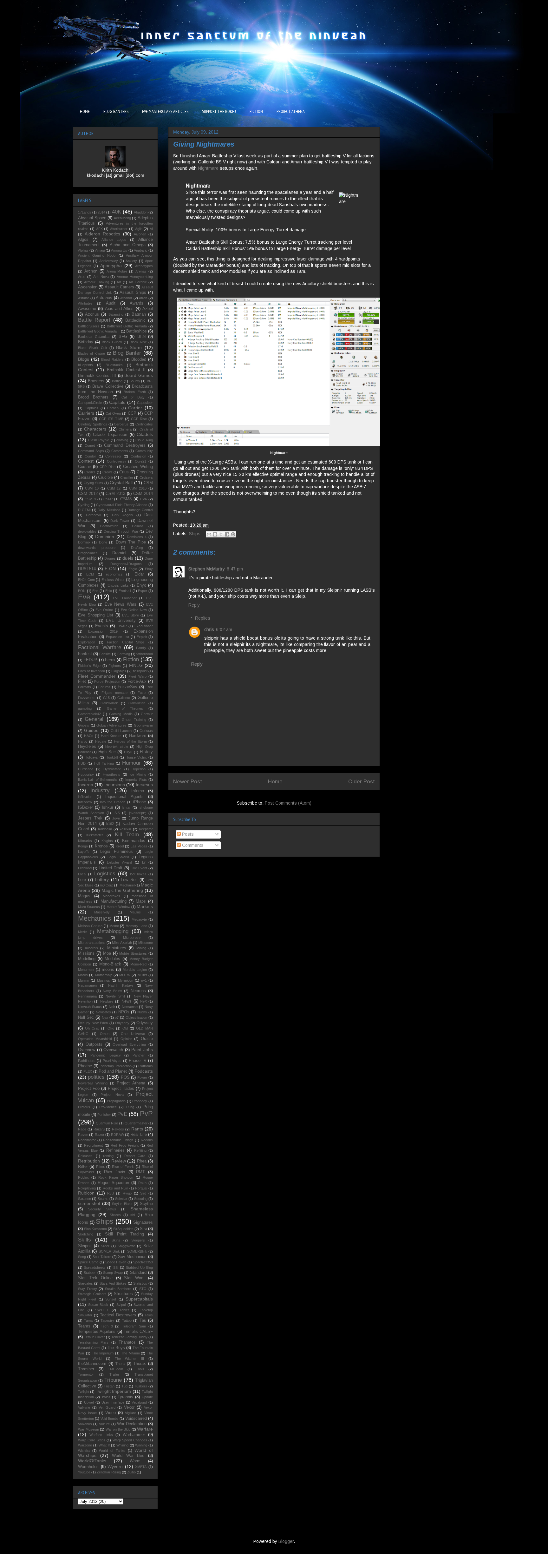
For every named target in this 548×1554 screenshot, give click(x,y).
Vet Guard (107, 1407)
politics (96, 1077)
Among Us (119, 250)
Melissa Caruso (90, 926)
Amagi (100, 250)
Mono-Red (138, 964)
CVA (143, 499)
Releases (85, 1156)
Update (147, 1397)
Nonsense (130, 1007)
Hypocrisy (86, 774)
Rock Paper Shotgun (116, 1177)
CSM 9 (90, 499)
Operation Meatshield (95, 1039)
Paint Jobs (142, 1049)
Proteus (84, 1107)
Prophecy (139, 1101)
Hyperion (139, 769)
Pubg (130, 1107)
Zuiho (131, 1472)
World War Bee (128, 1455)
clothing (122, 440)
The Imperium (103, 1353)
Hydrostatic (112, 769)
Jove (116, 818)
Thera (120, 1364)
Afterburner (118, 229)
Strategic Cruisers (92, 1294)
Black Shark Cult (92, 348)
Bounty (134, 381)
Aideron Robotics (102, 233)
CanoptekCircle (90, 403)
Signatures (143, 1222)
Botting (117, 381)
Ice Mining (137, 774)
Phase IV (137, 1060)
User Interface (112, 1402)
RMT (140, 1172)
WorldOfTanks (92, 1460)
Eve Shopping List (95, 615)
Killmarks (85, 841)
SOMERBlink (137, 1251)
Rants (137, 1128)
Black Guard (112, 342)
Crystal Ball (121, 482)
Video (110, 1413)
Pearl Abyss (112, 1061)
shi (132, 1215)
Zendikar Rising (109, 1472)
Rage (82, 1129)
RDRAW (117, 1134)
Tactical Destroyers (118, 1315)
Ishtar (126, 807)
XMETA (141, 1467)
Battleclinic (135, 320)
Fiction (131, 659)
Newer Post (187, 782)
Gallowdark (109, 703)
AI (151, 229)
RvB (110, 1193)
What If (104, 1445)
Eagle (132, 569)
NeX (143, 1001)
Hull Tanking (104, 763)
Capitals (117, 402)
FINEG (136, 665)
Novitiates (103, 1012)
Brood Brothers (93, 397)
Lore (82, 880)
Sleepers (138, 1240)
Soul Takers (102, 1257)
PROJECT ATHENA (291, 111)
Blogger (286, 1541)
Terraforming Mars (93, 1342)
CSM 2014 (143, 493)
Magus (84, 896)
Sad (143, 1193)
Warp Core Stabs (91, 1440)
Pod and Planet (113, 1071)
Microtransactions (92, 943)
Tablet (124, 1310)
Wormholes (88, 1467)
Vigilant (130, 1413)
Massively (102, 912)
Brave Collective (107, 386)
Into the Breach (112, 802)
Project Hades (121, 1088)
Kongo (83, 846)
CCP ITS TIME (111, 419)
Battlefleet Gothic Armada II (99, 331)
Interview (85, 802)
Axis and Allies (119, 308)
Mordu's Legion (135, 969)
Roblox (83, 1177)
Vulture (104, 1424)
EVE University (121, 620)
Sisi (143, 1229)
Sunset (110, 1299)
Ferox (110, 660)
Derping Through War (121, 531)
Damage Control (140, 510)
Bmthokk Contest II (126, 370)
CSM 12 (114, 488)
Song (82, 1257)
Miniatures (116, 948)
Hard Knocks (111, 736)
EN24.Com (86, 580)
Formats (84, 687)
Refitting (140, 1150)
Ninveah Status (90, 1007)
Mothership (103, 975)
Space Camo (88, 1262)
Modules (112, 959)
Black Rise (138, 342)
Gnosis (83, 725)
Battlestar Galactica (93, 337)
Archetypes (144, 266)
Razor (99, 1134)
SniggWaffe (126, 1246)
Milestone (145, 943)
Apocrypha (111, 265)
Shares (115, 1215)
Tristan (109, 1386)
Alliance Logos (114, 239)
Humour (131, 763)
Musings (103, 980)
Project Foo (89, 1088)
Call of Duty (133, 397)
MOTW (124, 975)
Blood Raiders (112, 359)
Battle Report (94, 320)
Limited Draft (110, 868)
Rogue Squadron (113, 1183)
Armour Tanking (96, 282)
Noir (112, 1007)
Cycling (83, 505)
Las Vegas (139, 846)
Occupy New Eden (93, 1023)
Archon (90, 271)
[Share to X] (221, 534)
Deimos (138, 526)
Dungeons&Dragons (126, 564)
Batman (139, 314)
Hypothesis (111, 774)
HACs (88, 736)
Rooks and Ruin (115, 1188)
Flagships (118, 671)
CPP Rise (107, 467)
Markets (145, 906)
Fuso (142, 693)
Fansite (105, 654)
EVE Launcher (125, 598)
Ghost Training (134, 719)
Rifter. (100, 1167)
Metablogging (112, 931)
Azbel (147, 308)
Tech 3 (107, 1326)
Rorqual (141, 1188)
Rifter (83, 1166)
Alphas (83, 250)
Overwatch (113, 1050)
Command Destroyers (124, 445)
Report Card (135, 1156)
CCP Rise (139, 419)
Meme (114, 926)
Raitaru (99, 1129)
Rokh (142, 1183)
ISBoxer (85, 807)
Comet (90, 445)
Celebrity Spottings (92, 424)
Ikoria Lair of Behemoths (98, 779)
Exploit (142, 637)
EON (82, 591)
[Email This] (209, 534)
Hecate (100, 741)
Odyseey (122, 1023)
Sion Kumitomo (95, 1229)
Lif (144, 862)
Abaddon (140, 212)
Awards (136, 303)
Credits (89, 472)
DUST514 (87, 569)
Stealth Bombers (118, 1289)
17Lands (84, 212)
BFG (123, 336)
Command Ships (91, 451)
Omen (104, 1034)
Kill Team (127, 835)
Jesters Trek (90, 818)
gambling (85, 708)
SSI (116, 1267)
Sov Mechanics (132, 1256)
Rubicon (86, 1192)
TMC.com (115, 1369)
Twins (105, 1397)
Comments (192, 845)
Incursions (114, 784)
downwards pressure (96, 548)
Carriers (86, 413)
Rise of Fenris (123, 1167)
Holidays (91, 757)
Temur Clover (94, 1337)
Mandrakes (111, 896)
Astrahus (104, 298)
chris (209, 629)
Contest (86, 461)
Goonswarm (143, 725)
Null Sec (86, 1017)
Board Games (138, 375)
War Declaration (132, 1424)
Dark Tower (119, 521)
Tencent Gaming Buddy (129, 1337)
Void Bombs (110, 1418)
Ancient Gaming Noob (96, 255)
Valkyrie (84, 1407)
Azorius (92, 314)
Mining (141, 948)
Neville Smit (115, 996)
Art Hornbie (138, 282)
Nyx (105, 1017)
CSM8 (126, 499)
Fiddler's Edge (89, 666)
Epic (108, 591)
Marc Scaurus (89, 907)
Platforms (145, 1066)
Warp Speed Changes (130, 1440)
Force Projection (107, 681)
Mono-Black (110, 964)
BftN (141, 336)
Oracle (147, 1039)
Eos (95, 591)
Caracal (113, 408)
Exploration (86, 642)
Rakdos (118, 1129)
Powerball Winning (93, 1083)
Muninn (83, 980)
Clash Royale (98, 440)
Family (141, 648)
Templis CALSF (138, 1331)
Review (118, 1160)
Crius (124, 472)
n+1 (144, 980)
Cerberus (121, 424)
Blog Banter (127, 353)
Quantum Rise (107, 1123)
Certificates (144, 424)
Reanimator (87, 1140)
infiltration (85, 797)
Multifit (142, 975)
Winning (141, 1445)
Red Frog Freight (125, 1145)
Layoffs (83, 851)
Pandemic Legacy (105, 1055)
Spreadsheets (95, 1267)
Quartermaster (136, 1123)
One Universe (133, 1034)
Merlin (82, 932)
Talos (149, 1315)
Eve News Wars (121, 604)
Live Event (139, 868)
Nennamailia (87, 996)
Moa (107, 953)
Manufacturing (114, 901)
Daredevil (93, 515)
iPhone (139, 802)
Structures (123, 1294)
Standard (138, 1272)
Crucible (105, 477)
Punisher (104, 1114)
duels (127, 558)
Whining (122, 1445)
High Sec (107, 752)
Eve (84, 597)
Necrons (138, 991)
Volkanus (85, 1424)
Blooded (138, 359)
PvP (146, 1113)
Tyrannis (125, 1397)
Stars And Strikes (113, 1283)
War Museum (88, 1429)
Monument (86, 969)
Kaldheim (105, 829)
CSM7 (108, 499)
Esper (142, 591)
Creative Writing (138, 466)
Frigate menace (114, 693)
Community (144, 451)
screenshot (89, 1203)
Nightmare (209, 168)
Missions (86, 953)
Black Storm (129, 347)
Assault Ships (133, 292)
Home (275, 782)
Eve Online (104, 610)
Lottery (102, 879)
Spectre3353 (143, 1262)
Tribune (113, 1380)
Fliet (82, 681)
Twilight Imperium (113, 1391)
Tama (88, 1320)
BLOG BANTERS (115, 111)
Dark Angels (122, 515)
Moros (83, 975)
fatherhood (144, 654)
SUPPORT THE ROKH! (219, 111)
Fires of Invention (91, 671)
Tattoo (127, 1320)
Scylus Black (122, 1204)
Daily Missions (109, 510)
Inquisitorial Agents (124, 796)
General (94, 719)
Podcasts (143, 1071)
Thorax (139, 1363)
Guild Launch (121, 731)
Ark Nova (101, 277)
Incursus (144, 784)
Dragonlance (88, 553)
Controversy (116, 461)
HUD (82, 763)
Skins (116, 1240)
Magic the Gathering (122, 890)
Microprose (131, 937)
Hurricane (85, 769)
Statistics (140, 1283)
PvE (122, 1114)
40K (116, 212)
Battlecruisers (88, 326)
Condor (90, 456)
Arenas (141, 271)
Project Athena (131, 1083)
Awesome (87, 308)
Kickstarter (94, 835)
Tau (143, 1320)
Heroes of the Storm (130, 741)
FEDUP (90, 660)
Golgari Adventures (111, 725)
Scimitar (121, 1199)
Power (142, 1077)
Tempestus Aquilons (96, 1331)
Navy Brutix (112, 991)
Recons (147, 1140)
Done (103, 542)
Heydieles (87, 746)
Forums (104, 687)
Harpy (83, 741)
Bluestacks (114, 365)
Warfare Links (101, 1435)
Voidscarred (136, 1418)
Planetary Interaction (116, 1066)
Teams (84, 1326)
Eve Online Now (134, 610)
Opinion (126, 1039)
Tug (124, 1386)
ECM (90, 574)
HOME (85, 111)
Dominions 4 (137, 537)
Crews (107, 472)
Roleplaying (87, 1188)
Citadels (145, 434)
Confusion (138, 456)
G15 (106, 698)
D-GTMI (84, 510)
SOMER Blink (109, 1251)
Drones (110, 558)
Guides (91, 730)
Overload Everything (129, 1044)
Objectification (136, 1017)
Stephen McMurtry (206, 568)
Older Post (361, 782)
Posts (187, 834)
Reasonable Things (118, 1140)
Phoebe (85, 1066)
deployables (87, 531)
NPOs (123, 1012)
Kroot (120, 846)
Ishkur (107, 807)
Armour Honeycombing (135, 277)
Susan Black (98, 1305)
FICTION (256, 111)
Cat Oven (113, 413)
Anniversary (108, 261)
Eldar (139, 574)
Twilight (83, 1391)
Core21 (140, 461)
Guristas (146, 731)
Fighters (114, 666)
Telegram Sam (134, 1326)
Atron (143, 298)
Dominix (84, 542)
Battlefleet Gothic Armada (127, 326)
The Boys (116, 1348)
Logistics (104, 874)
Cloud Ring (144, 440)
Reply (194, 605)
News (126, 1001)
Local (82, 874)
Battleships (136, 331)
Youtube (84, 1472)
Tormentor (86, 1374)
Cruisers (146, 477)
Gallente (123, 698)
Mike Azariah (122, 943)
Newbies (107, 1001)
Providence (108, 1107)
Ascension (87, 287)
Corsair (84, 466)
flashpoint (140, 671)
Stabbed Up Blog (139, 1267)
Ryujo (127, 1193)
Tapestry (107, 1320)
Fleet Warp (137, 676)
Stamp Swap (113, 1272)
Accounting (122, 218)
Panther (139, 1055)
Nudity (142, 1012)
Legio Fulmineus (116, 851)
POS (125, 1077)
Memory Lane (136, 926)
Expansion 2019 (103, 631)
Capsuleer (145, 403)
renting (108, 1156)
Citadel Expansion (110, 434)
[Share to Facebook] (227, 534)
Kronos (101, 846)
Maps (141, 901)
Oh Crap (92, 1028)
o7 (117, 1017)
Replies (202, 618)
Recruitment (93, 1145)
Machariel (127, 885)
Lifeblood (85, 868)
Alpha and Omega (128, 245)
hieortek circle (116, 746)
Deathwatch (109, 526)
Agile (138, 229)
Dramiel (119, 553)
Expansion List (117, 637)
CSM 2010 (137, 488)
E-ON (110, 568)
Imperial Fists (136, 779)
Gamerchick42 (89, 714)
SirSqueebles (123, 1229)
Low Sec (129, 880)
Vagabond (139, 1402)
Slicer (105, 1246)
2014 (101, 212)
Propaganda (116, 1101)
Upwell (89, 1402)
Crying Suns (93, 483)
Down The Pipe (131, 542)
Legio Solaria (118, 857)
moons (108, 969)
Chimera (125, 429)
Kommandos (133, 841)
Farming (123, 654)
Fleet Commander (96, 676)
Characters (95, 428)
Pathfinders (86, 1061)
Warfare (145, 1429)
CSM (148, 483)
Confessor (113, 456)
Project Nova (112, 1094)
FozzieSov (127, 687)
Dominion (104, 536)
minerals (91, 948)
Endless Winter (113, 580)
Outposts (94, 1044)
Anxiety (131, 261)
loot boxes (138, 874)
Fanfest (85, 654)
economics (114, 574)
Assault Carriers (119, 287)
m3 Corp (106, 885)
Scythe (146, 1204)
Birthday (85, 342)
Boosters (96, 381)
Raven (83, 1134)
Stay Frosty (87, 1289)
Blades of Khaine (91, 353)
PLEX (87, 1071)
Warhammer (134, 1434)
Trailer (114, 1374)
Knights (107, 841)
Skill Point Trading (124, 1234)
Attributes (85, 303)
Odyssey (144, 1023)
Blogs (83, 359)
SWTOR (101, 1310)
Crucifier (126, 477)
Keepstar (146, 829)
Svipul (121, 1305)
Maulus (135, 912)
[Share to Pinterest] (233, 534)
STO (143, 1289)
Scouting (140, 1199)
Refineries (115, 1150)
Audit (110, 303)
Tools (140, 1369)
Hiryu (128, 752)
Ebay (149, 569)
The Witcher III (129, 1358)
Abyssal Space (92, 218)
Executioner (143, 626)
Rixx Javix (114, 1172)
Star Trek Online (95, 1278)
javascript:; (137, 813)
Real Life (138, 1134)
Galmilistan (136, 703)
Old (125, 1028)
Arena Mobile (117, 271)
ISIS (117, 813)
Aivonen (140, 234)
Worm (135, 1461)
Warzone (85, 1445)
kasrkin (125, 829)
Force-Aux (137, 681)
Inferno (137, 791)
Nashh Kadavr (120, 985)
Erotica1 (125, 591)
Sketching (85, 1234)
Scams (103, 1199)
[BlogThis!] (215, 534)
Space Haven (116, 1262)
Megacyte (139, 919)
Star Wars (134, 1278)
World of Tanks (112, 1450)
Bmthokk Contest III (97, 375)
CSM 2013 (115, 493)
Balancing (115, 314)
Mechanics (94, 918)
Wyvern (115, 1466)
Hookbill (112, 757)
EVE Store (130, 615)
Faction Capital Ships (126, 642)
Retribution (89, 1160)
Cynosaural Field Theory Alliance (121, 505)
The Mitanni (130, 1353)
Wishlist (84, 1450)
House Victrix (136, 757)
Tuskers (140, 1386)
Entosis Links (118, 585)
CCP (132, 413)
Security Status (102, 1209)
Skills (84, 1240)
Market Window (118, 907)
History (146, 752)
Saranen (84, 1199)
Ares (81, 277)
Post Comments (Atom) (288, 803)
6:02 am (224, 629)
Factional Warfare (99, 647)
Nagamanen (87, 985)
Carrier (135, 407)
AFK (99, 229)
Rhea (142, 1161)
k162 (110, 824)
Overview (86, 1050)
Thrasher (86, 1369)
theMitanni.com (92, 1363)
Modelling (86, 959)
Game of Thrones (125, 708)
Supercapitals (139, 1298)
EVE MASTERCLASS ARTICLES (165, 111)
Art (119, 282)
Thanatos (127, 1342)
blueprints (85, 365)
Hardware (137, 736)
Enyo (141, 585)
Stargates (85, 1283)
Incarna (85, 784)
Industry (100, 790)
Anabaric (140, 250)
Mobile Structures (133, 953)
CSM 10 (91, 488)
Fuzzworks (86, 698)
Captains (91, 408)
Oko (111, 1028)
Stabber (90, 1272)
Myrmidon (125, 980)
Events (101, 626)
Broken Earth (135, 392)
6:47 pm (235, 568)
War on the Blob (118, 1429)
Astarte (83, 298)
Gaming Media (120, 714)
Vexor (129, 1407)
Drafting (137, 548)
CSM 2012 (88, 493)
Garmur (147, 714)
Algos (83, 239)
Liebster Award (119, 862)
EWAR (122, 626)
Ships (194, 533)
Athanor (126, 298)
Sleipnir (85, 1246)
